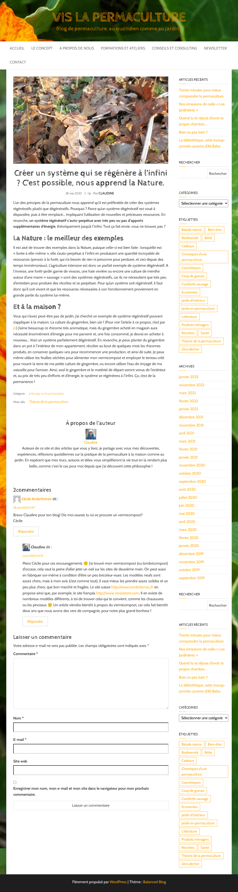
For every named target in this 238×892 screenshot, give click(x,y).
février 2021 (188, 449)
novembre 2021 (191, 425)
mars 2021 (187, 441)
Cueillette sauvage (195, 284)
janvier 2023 (188, 377)
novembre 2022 (191, 385)
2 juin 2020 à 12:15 (33, 555)
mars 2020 (188, 529)
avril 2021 (186, 433)
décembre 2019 (191, 554)
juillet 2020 (188, 497)
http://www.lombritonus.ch (132, 587)
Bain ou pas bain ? (193, 132)
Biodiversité (190, 238)
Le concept (42, 48)
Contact (18, 62)
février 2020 (188, 538)
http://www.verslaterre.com (117, 593)
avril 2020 (187, 521)
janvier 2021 (188, 457)
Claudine (106, 193)
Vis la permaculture (119, 17)
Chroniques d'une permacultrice (194, 257)
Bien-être (215, 230)
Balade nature (192, 230)
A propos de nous (77, 48)
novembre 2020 (192, 465)
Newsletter (215, 48)
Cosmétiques (191, 268)
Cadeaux (188, 246)
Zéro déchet (190, 349)
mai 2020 (187, 513)
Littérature (189, 317)
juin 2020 (186, 505)
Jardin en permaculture (198, 308)
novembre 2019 (191, 562)
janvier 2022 (188, 409)
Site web (20, 761)
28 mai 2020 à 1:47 (24, 507)
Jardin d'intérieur (193, 300)
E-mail (19, 739)
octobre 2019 (189, 570)
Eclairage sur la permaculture (46, 393)
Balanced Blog (154, 882)
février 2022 (188, 401)
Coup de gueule (193, 276)
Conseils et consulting (174, 48)
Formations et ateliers (123, 48)
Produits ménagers (195, 325)
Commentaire (25, 654)
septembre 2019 (192, 578)
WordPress (118, 882)
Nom (18, 718)
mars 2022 (187, 393)
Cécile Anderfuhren (37, 498)
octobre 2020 (190, 473)
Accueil (17, 48)
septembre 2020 (192, 481)
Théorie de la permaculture (48, 401)
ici (14, 328)
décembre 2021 (191, 417)
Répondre (26, 531)
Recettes (188, 333)
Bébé (208, 238)
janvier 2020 (189, 545)
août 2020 (187, 489)
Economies (190, 292)
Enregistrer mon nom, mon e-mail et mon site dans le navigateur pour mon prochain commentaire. (81, 791)
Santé (205, 333)
